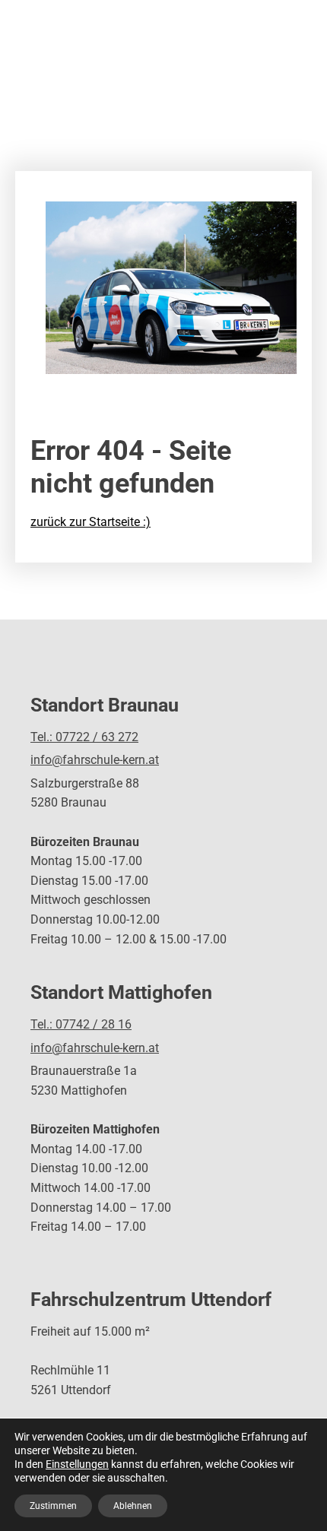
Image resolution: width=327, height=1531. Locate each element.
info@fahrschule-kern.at (94, 760)
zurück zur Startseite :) (90, 522)
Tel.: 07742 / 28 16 (81, 1024)
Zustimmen (53, 1506)
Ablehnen (132, 1506)
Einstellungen (77, 1464)
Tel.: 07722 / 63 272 (84, 737)
